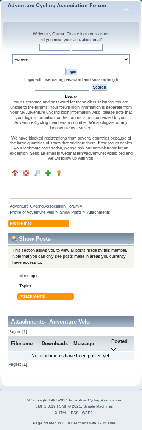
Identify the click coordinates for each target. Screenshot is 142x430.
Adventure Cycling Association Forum (57, 5)
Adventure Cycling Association (95, 400)
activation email (87, 39)
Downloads (55, 343)
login (84, 34)
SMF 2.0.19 (45, 406)
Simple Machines (98, 406)
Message (83, 343)
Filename (22, 343)
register (101, 34)
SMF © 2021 (70, 406)
